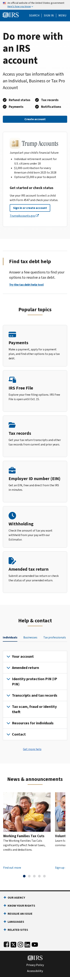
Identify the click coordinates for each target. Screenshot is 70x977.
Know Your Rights (21, 906)
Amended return (25, 667)
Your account (23, 656)
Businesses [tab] (30, 637)
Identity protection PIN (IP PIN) (34, 681)
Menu (62, 15)
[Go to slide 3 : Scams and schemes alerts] (34, 876)
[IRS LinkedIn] (27, 944)
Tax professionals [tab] (54, 637)
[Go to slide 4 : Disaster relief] (39, 876)
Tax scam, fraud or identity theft (34, 709)
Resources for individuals (33, 723)
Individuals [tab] (10, 637)
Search (34, 15)
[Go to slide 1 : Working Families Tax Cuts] (24, 876)
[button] (49, 15)
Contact (19, 734)
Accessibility (35, 971)
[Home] (11, 14)
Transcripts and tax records (34, 695)
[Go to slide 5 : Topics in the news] (44, 876)
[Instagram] (20, 944)
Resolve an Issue (20, 914)
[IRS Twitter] (13, 944)
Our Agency (16, 898)
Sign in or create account (30, 208)
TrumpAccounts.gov (22, 216)
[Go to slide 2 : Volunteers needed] (29, 876)
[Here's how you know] (35, 5)
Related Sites (18, 930)
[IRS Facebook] (6, 944)
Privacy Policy (35, 965)
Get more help (32, 749)
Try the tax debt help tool (26, 285)
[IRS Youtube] (35, 944)
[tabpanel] (35, 695)
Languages (16, 922)
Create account (35, 119)
